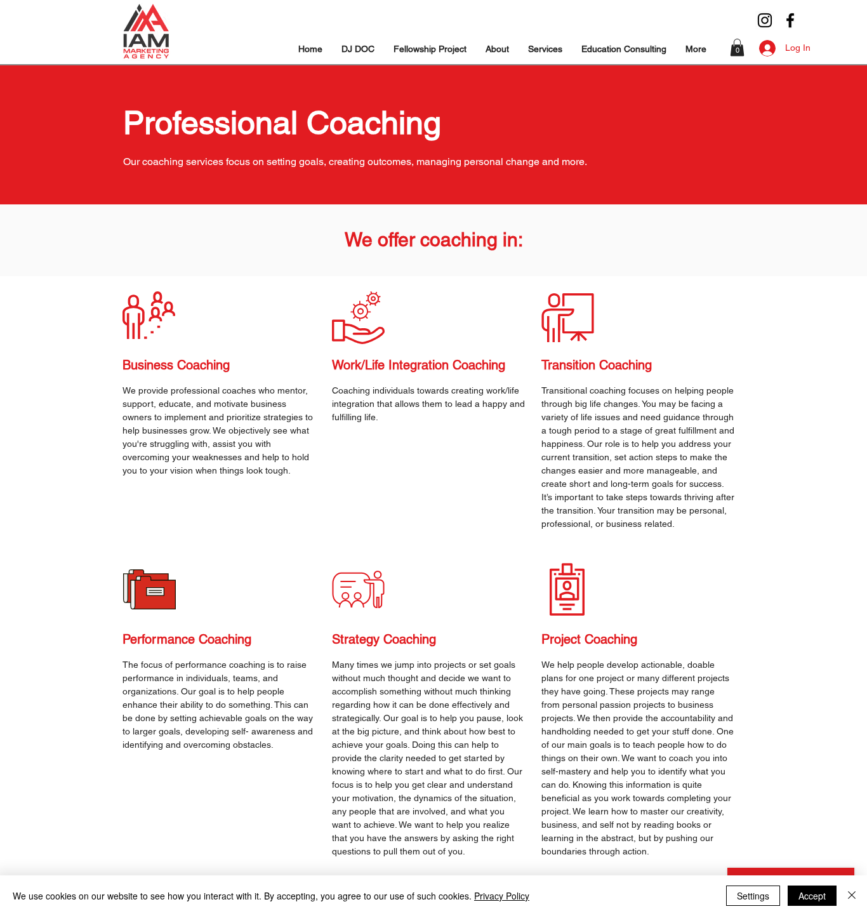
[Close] (851, 896)
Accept (812, 895)
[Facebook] (790, 20)
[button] (497, 48)
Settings (753, 895)
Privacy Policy (501, 895)
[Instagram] (764, 20)
